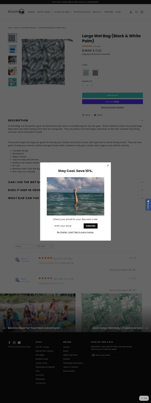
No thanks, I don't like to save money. (75, 232)
